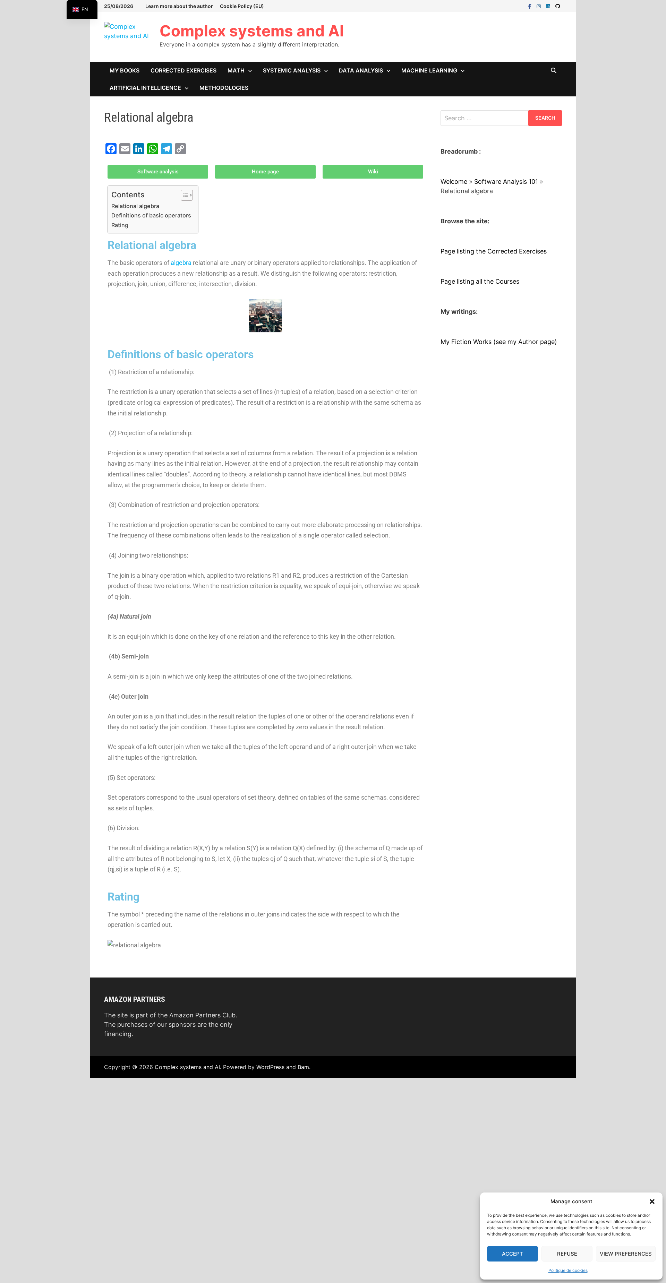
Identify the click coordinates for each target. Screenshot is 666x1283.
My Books (124, 70)
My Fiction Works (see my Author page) (499, 341)
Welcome (454, 181)
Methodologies (223, 87)
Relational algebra (135, 206)
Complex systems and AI (252, 30)
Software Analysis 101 (506, 181)
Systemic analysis (292, 70)
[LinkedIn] (549, 5)
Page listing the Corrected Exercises (494, 251)
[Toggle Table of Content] (183, 195)
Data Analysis (361, 70)
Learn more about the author (179, 6)
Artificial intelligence (145, 87)
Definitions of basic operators (151, 215)
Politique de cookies (568, 1270)
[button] (652, 1201)
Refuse (567, 1253)
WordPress (270, 1067)
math (236, 70)
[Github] (558, 5)
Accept (512, 1253)
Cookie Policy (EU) (242, 6)
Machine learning (429, 70)
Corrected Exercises (183, 70)
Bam (303, 1067)
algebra (181, 262)
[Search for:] (501, 118)
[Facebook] (531, 5)
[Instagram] (539, 5)
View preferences (626, 1253)
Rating (119, 225)
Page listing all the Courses (480, 281)
